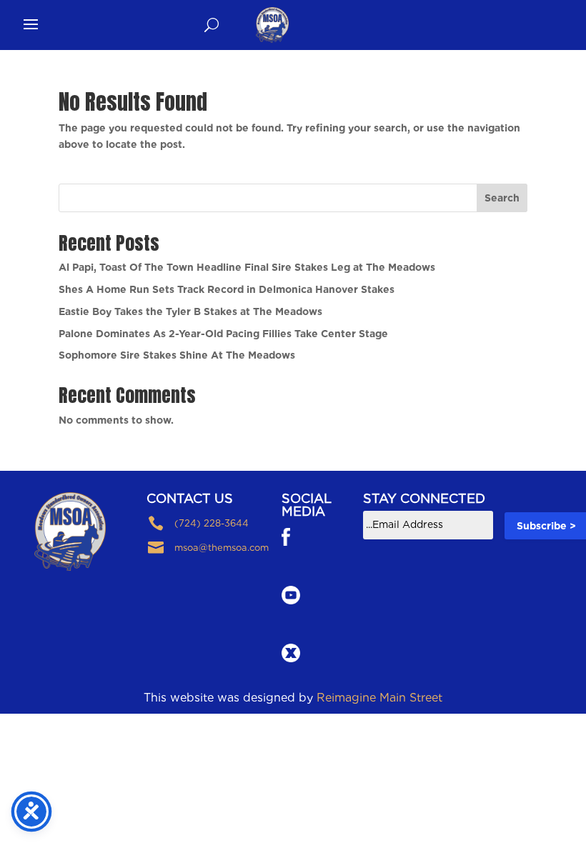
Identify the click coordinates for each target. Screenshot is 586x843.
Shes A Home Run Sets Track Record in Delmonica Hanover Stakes (226, 289)
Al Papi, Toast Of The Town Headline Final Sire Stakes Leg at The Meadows (247, 267)
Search (502, 198)
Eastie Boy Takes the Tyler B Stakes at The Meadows (190, 311)
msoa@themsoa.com (221, 547)
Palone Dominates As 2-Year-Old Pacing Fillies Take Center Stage (223, 333)
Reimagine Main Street (379, 697)
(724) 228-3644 (211, 523)
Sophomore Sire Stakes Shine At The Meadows (177, 355)
